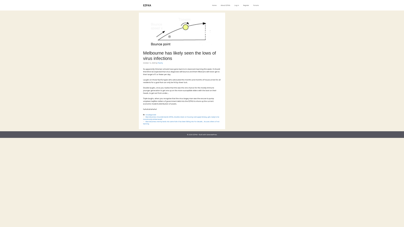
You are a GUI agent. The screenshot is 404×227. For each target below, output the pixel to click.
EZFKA (147, 5)
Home (214, 5)
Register (246, 5)
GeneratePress (211, 134)
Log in (236, 5)
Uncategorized (151, 115)
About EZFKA (225, 5)
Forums (256, 5)
